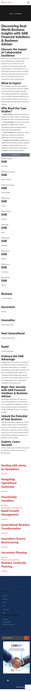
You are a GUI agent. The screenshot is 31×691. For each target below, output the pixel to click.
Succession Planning (14, 552)
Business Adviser (20, 687)
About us (5, 595)
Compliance (5, 619)
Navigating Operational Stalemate (9, 483)
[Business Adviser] (6, 2)
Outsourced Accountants (9, 624)
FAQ (4, 606)
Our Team (5, 599)
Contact (4, 602)
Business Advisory (7, 622)
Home (11, 13)
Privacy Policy (6, 609)
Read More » (5, 474)
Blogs (4, 613)
